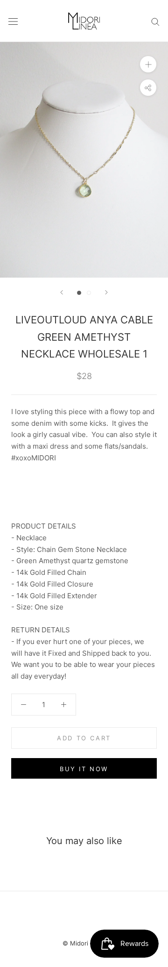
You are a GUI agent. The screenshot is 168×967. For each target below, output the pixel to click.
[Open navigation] (13, 21)
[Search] (155, 21)
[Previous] (61, 292)
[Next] (106, 292)
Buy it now (84, 769)
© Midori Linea (84, 943)
